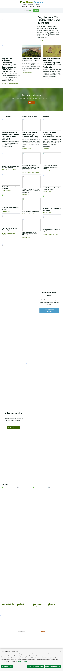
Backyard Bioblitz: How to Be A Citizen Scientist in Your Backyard (10, 135)
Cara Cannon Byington (37, 605)
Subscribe (42, 631)
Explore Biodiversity (13, 427)
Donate (36, 10)
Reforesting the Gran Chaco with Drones (31, 59)
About (39, 6)
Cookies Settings (7, 666)
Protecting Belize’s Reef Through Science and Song (30, 134)
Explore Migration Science (49, 310)
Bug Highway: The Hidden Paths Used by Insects (48, 20)
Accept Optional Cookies (35, 666)
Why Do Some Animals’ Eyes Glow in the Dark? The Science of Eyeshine (31, 191)
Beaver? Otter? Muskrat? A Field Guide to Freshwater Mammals (50, 167)
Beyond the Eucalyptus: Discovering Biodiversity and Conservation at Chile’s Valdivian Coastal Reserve (9, 64)
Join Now (31, 102)
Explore (24, 6)
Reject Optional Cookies (52, 666)
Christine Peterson (51, 605)
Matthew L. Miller (8, 604)
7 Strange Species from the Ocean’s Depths (9, 229)
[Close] (60, 651)
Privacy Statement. (22, 661)
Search (32, 6)
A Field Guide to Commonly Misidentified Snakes (52, 134)
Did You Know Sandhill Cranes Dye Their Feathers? (10, 167)
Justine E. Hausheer (20, 605)
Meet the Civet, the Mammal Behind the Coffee (51, 188)
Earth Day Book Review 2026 (30, 211)
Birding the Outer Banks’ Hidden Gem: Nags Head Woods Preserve (29, 234)
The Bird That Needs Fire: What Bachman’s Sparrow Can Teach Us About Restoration (52, 62)
